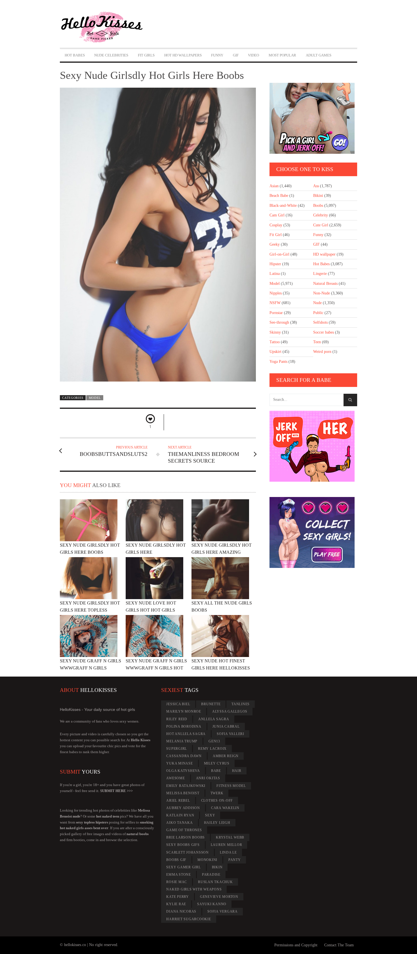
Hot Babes (75, 55)
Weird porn (322, 351)
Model (95, 397)
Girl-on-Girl (279, 254)
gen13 (214, 741)
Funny (217, 55)
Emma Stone (178, 875)
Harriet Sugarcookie (188, 919)
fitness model (231, 786)
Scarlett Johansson (187, 852)
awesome (175, 778)
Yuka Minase (179, 763)
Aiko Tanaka (179, 823)
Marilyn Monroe (183, 711)
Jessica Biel (178, 704)
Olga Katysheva (183, 771)
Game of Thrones (184, 830)
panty (234, 860)
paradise (211, 875)
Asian (274, 186)
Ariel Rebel (178, 801)
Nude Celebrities (111, 55)
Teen (317, 342)
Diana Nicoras (181, 911)
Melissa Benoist (182, 793)
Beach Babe (278, 195)
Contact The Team (339, 945)
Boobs (318, 205)
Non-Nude (321, 293)
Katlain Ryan (180, 815)
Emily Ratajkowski (185, 786)
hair (236, 771)
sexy (210, 815)
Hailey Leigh (217, 823)
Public (318, 313)
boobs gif (176, 860)
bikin (217, 867)
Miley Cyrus (216, 763)
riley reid (176, 719)
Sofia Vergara (222, 911)
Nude (317, 303)
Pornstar (276, 313)
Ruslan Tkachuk (215, 882)
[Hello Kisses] (104, 27)
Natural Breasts (325, 283)
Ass (316, 186)
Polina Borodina (183, 726)
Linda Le (228, 852)
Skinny (275, 332)
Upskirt (275, 351)
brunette (210, 704)
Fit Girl (275, 235)
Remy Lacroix (212, 749)
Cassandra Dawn (184, 756)
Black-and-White (283, 205)
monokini (207, 860)
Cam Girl (277, 215)
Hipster (275, 264)
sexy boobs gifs (182, 845)
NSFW (275, 303)
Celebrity (320, 215)
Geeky (274, 244)
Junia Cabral (226, 726)
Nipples (275, 293)
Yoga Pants (278, 361)
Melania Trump (181, 741)
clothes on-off (217, 801)
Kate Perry (177, 897)
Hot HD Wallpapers (183, 55)
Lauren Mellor (226, 845)
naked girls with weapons (194, 889)
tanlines (240, 704)
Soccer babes (323, 332)
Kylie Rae (176, 904)
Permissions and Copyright (295, 945)
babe (216, 771)
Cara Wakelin (225, 808)
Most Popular (282, 55)
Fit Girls (146, 55)
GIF (236, 55)
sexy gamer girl (183, 867)
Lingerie (320, 273)
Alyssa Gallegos (229, 711)
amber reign (226, 756)
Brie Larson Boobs (185, 837)
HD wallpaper (324, 254)
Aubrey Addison (183, 808)
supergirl (176, 749)
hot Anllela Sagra (186, 734)
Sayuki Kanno (211, 904)
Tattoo (274, 342)
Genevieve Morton (219, 897)
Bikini (318, 195)
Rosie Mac (176, 882)
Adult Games (318, 55)
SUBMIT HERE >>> (116, 791)
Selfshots (320, 322)
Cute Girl (320, 225)
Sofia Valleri (230, 734)
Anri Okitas (208, 778)
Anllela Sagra (213, 719)
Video (253, 55)
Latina (274, 273)
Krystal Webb (230, 837)
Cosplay (275, 225)
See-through (279, 322)
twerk (217, 793)
